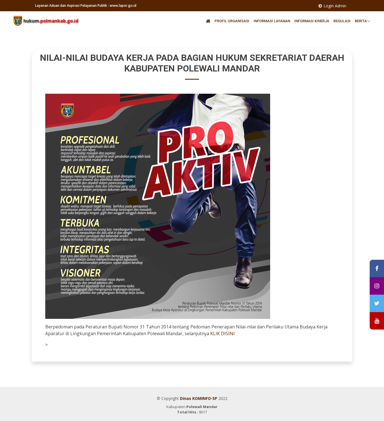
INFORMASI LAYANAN (272, 21)
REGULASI (342, 21)
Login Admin (335, 5)
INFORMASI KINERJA (312, 21)
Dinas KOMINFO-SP (198, 398)
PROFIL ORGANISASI (232, 21)
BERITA (361, 21)
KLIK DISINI (222, 333)
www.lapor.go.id (123, 5)
